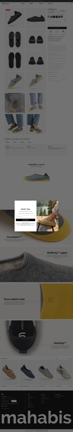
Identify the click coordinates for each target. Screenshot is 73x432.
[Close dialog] (57, 201)
